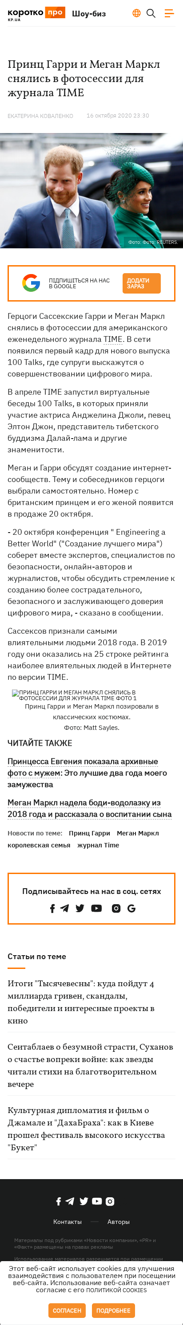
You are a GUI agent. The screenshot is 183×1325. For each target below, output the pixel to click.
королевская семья (39, 845)
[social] (52, 908)
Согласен (67, 1310)
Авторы (118, 1222)
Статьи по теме (37, 956)
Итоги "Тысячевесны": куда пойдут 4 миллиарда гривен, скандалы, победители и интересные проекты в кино (81, 1002)
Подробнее (113, 1310)
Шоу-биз (89, 13)
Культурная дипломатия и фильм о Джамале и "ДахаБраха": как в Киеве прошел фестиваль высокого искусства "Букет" (86, 1129)
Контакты (67, 1222)
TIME (113, 339)
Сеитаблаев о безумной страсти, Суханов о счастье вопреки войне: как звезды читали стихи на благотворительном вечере (90, 1066)
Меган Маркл (138, 833)
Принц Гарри (89, 833)
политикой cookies (116, 1290)
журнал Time (98, 845)
